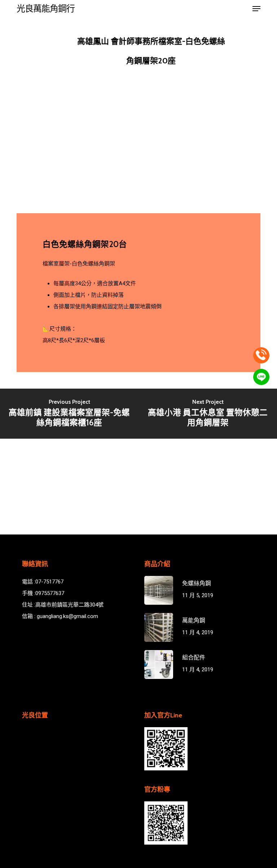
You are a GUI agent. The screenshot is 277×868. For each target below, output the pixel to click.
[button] (256, 8)
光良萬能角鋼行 (46, 8)
